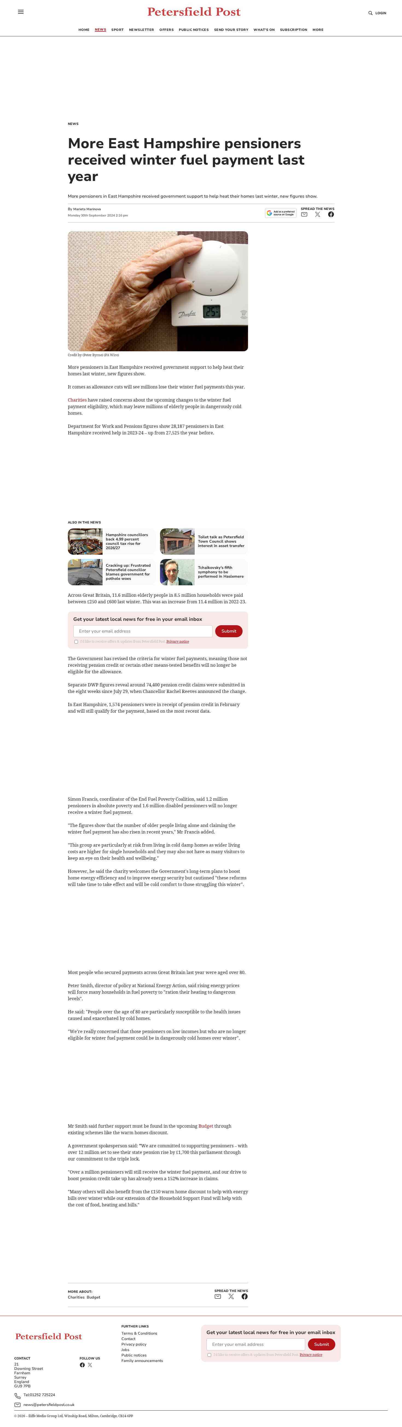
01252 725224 (42, 1395)
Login (380, 13)
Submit (229, 631)
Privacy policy (133, 1344)
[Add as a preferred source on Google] (280, 213)
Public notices (134, 1355)
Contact (128, 1338)
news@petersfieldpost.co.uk (49, 1404)
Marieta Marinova (87, 209)
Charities (77, 400)
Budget (206, 1126)
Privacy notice (178, 641)
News (73, 124)
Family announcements (142, 1360)
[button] (20, 11)
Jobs (125, 1349)
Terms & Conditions (139, 1333)
